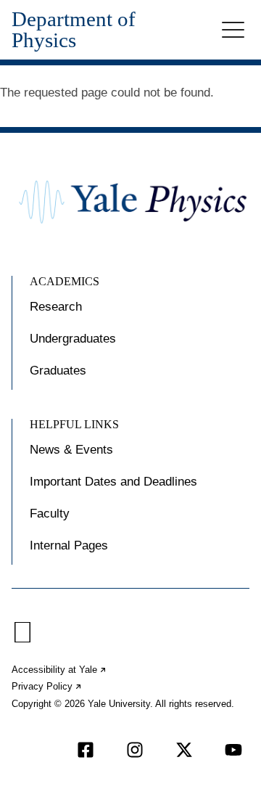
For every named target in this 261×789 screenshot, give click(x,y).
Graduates (58, 370)
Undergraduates (73, 339)
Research (56, 307)
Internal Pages (69, 545)
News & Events (71, 450)
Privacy (47, 686)
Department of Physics (74, 30)
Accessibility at (59, 669)
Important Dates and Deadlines (113, 481)
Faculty (50, 513)
